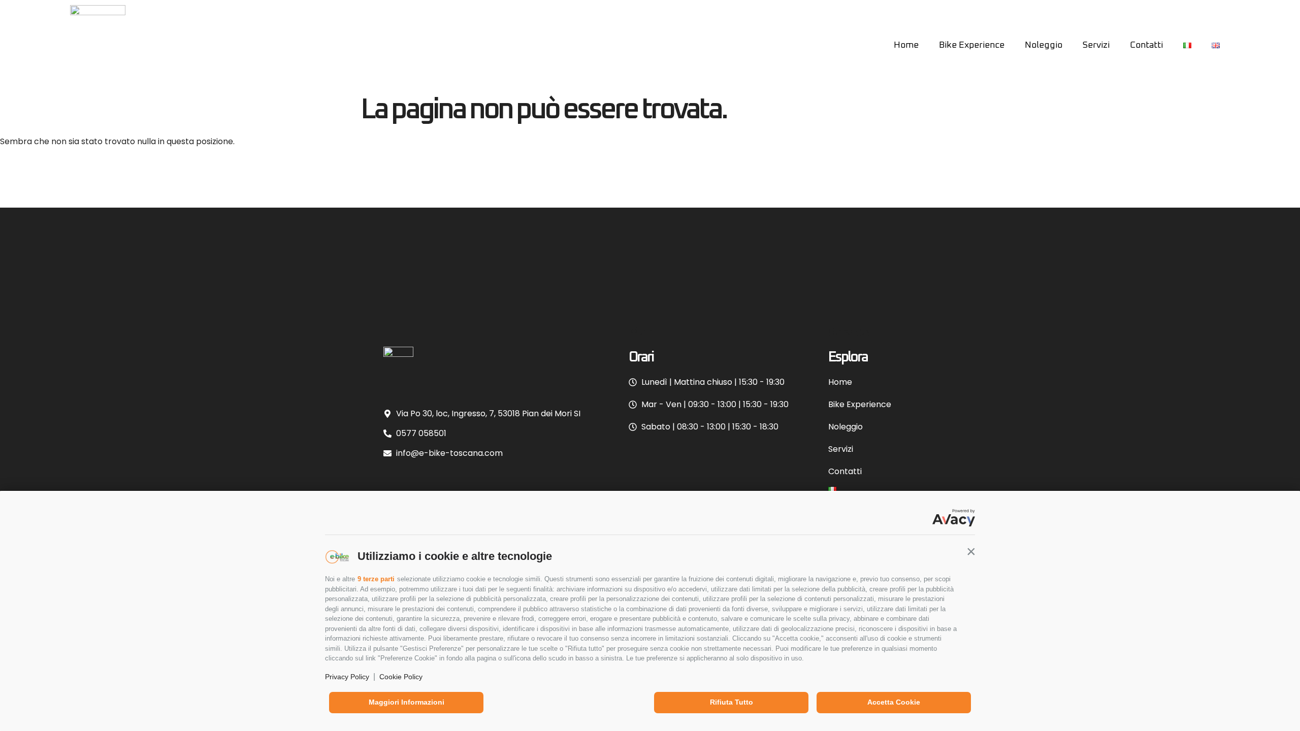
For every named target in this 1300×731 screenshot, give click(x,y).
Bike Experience (971, 45)
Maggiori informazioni (406, 702)
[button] (971, 551)
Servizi (1096, 45)
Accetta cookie (893, 702)
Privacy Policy (347, 677)
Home (906, 45)
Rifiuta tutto (731, 702)
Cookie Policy (400, 677)
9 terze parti (376, 579)
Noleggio (1043, 45)
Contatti (1146, 45)
